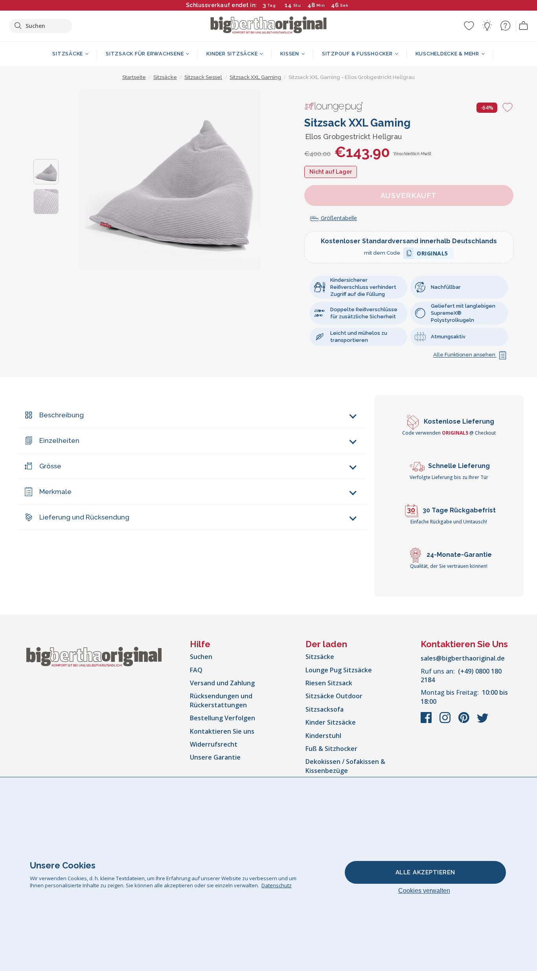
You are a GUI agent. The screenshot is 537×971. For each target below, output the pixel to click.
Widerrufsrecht (213, 744)
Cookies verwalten (424, 890)
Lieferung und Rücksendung (84, 517)
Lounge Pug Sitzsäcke (338, 670)
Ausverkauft (409, 195)
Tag (271, 5)
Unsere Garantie (215, 757)
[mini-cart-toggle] (523, 26)
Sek (344, 5)
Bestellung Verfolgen (222, 718)
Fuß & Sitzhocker (331, 748)
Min (320, 5)
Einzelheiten (59, 440)
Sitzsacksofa (324, 709)
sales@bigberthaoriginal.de (463, 658)
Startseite (134, 77)
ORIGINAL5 (432, 254)
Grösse (50, 466)
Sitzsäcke (319, 656)
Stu (297, 5)
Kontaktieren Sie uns (222, 731)
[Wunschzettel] (469, 25)
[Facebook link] (427, 721)
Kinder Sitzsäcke (330, 722)
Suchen (201, 656)
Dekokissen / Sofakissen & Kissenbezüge (345, 766)
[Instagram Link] (446, 721)
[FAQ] (505, 25)
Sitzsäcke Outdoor (333, 696)
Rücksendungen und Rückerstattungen (221, 700)
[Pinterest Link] (464, 721)
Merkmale (55, 492)
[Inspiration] (487, 25)
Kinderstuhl (323, 735)
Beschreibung (61, 415)
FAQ (196, 670)
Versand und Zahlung (222, 683)
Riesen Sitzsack (328, 683)
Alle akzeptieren (425, 872)
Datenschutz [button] (276, 885)
